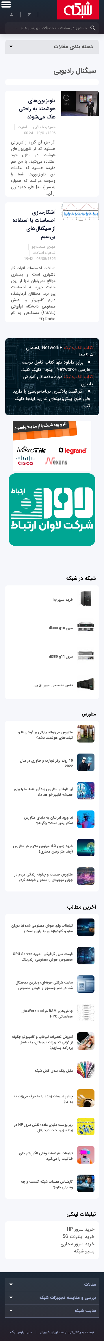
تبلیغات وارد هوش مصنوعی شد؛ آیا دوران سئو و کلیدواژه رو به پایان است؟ (42, 928)
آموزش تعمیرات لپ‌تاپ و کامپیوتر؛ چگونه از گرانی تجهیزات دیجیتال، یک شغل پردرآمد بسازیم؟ (42, 1042)
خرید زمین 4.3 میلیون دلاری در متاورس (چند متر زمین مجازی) (43, 848)
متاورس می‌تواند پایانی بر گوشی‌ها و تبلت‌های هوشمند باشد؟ (45, 734)
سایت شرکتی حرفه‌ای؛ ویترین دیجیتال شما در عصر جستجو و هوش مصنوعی (44, 985)
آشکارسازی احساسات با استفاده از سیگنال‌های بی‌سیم (33, 224)
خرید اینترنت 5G (78, 1236)
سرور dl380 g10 (61, 628)
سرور (21, 1332)
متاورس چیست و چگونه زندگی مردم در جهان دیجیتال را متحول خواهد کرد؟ (43, 877)
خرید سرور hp (63, 600)
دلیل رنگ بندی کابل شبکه (53, 1071)
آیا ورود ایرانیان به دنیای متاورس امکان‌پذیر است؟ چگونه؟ (48, 820)
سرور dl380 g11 (61, 656)
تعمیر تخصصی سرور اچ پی (53, 685)
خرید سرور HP (80, 1229)
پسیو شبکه (84, 1251)
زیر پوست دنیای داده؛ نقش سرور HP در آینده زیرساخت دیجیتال (43, 1127)
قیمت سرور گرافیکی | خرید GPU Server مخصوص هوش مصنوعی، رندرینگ (43, 956)
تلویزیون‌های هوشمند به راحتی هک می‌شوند (37, 109)
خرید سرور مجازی (77, 1243)
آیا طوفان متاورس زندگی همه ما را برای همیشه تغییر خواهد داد (43, 791)
